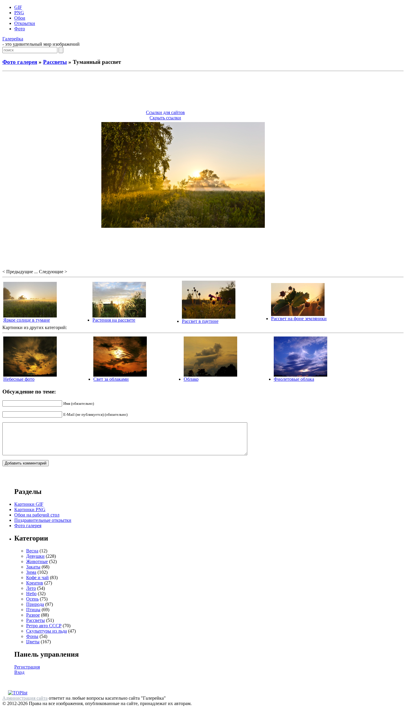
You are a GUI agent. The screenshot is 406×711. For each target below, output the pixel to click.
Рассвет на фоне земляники (299, 318)
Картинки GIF (28, 504)
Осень (32, 598)
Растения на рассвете (113, 320)
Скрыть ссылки (165, 117)
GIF (18, 7)
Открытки (24, 23)
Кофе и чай (37, 577)
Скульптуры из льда (46, 630)
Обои (19, 17)
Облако (191, 379)
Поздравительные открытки (42, 520)
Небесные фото (18, 379)
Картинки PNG (29, 509)
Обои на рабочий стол (36, 514)
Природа (35, 604)
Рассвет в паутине (200, 321)
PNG (19, 12)
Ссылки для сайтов (165, 112)
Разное (33, 614)
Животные (37, 561)
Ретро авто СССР (44, 625)
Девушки (35, 556)
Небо (31, 593)
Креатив (34, 582)
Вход (19, 672)
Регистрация (27, 666)
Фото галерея (19, 62)
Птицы (33, 609)
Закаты (33, 566)
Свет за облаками (111, 379)
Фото (19, 28)
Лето (31, 588)
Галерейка (12, 38)
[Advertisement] (203, 91)
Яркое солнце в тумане (26, 320)
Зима (31, 572)
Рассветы (55, 62)
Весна (32, 550)
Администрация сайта (25, 698)
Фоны (32, 636)
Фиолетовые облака (294, 379)
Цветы (33, 641)
